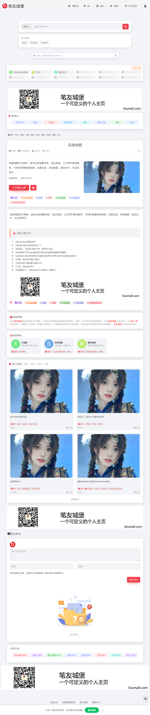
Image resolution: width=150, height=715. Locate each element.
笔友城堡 (18, 321)
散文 (36, 122)
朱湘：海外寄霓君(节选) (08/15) (49, 55)
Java (132, 122)
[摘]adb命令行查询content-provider (94, 481)
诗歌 (85, 122)
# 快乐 (100, 424)
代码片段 (68, 122)
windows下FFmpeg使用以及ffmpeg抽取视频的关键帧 (41, 252)
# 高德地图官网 (18, 202)
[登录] (145, 6)
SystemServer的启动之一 (28, 245)
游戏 (86, 655)
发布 (26, 363)
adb (117, 122)
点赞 (46, 363)
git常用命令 (15, 481)
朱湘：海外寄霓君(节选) (28, 259)
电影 (43, 134)
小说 (116, 655)
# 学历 (94, 424)
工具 (101, 655)
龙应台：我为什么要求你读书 (91, 416)
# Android (103, 488)
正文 (59, 134)
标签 (22, 134)
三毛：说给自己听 (25, 266)
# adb (96, 488)
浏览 (40, 363)
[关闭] (116, 55)
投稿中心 (96, 702)
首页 (11, 134)
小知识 (51, 122)
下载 (71, 655)
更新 (33, 363)
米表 (38, 134)
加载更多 (75, 499)
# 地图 (39, 197)
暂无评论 (15, 534)
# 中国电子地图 (91, 351)
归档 (48, 134)
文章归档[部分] (69, 702)
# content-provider (115, 488)
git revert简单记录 (18, 416)
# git (18, 424)
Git (14, 424)
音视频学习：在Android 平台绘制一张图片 (36, 269)
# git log (24, 424)
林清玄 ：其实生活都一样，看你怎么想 (34, 248)
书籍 (27, 134)
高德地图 (75, 144)
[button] (27, 26)
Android (34, 42)
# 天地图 (22, 351)
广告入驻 (136, 67)
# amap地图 (27, 197)
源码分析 (101, 122)
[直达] (38, 351)
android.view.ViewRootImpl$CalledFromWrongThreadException (46, 255)
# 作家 (88, 424)
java (24, 42)
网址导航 (54, 655)
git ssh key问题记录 (26, 241)
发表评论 (133, 579)
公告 (17, 134)
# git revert (33, 424)
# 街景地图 (61, 197)
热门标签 (84, 702)
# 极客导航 (26, 488)
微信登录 (92, 710)
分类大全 (54, 702)
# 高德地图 (74, 197)
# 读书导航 (35, 488)
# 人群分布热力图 (58, 351)
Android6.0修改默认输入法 (29, 262)
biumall (44, 42)
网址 (32, 134)
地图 (54, 134)
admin (37, 150)
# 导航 (49, 197)
